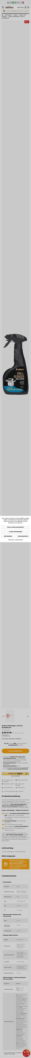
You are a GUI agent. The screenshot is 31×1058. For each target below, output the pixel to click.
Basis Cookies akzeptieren (15, 527)
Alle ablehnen (8, 536)
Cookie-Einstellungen (15, 531)
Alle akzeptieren (23, 536)
